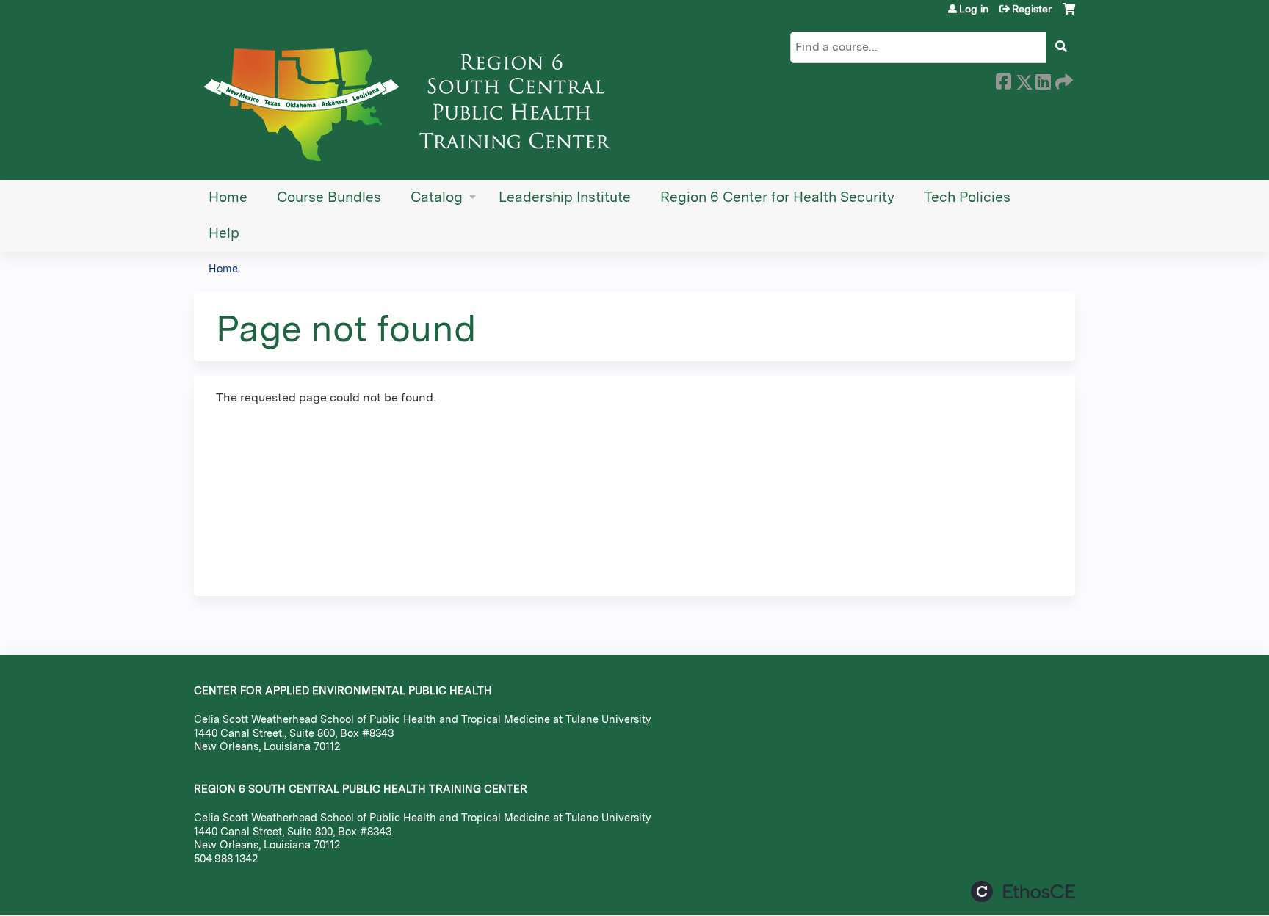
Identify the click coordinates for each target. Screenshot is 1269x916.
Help (224, 233)
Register (1032, 9)
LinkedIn (1042, 79)
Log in (973, 9)
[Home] (414, 99)
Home (228, 197)
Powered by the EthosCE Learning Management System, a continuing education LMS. (1023, 891)
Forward (1062, 79)
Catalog (437, 197)
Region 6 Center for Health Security (777, 197)
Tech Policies (967, 197)
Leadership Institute (565, 197)
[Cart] (1069, 14)
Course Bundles (329, 197)
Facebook (1003, 79)
